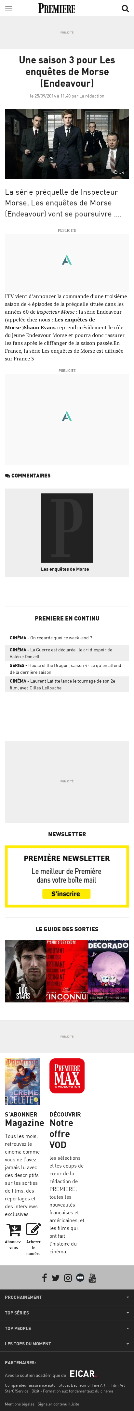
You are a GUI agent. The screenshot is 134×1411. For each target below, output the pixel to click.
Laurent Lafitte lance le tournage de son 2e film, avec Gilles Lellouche (62, 684)
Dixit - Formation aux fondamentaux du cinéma (72, 1391)
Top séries (17, 1312)
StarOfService (16, 1391)
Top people (18, 1328)
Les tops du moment (28, 1343)
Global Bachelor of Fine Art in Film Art (92, 1385)
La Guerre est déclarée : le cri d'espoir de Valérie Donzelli (61, 653)
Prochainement (23, 1297)
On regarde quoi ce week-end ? (51, 637)
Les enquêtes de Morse (65, 569)
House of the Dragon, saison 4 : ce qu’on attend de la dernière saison (65, 668)
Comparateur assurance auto (30, 1385)
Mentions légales (19, 1404)
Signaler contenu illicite (58, 1404)
